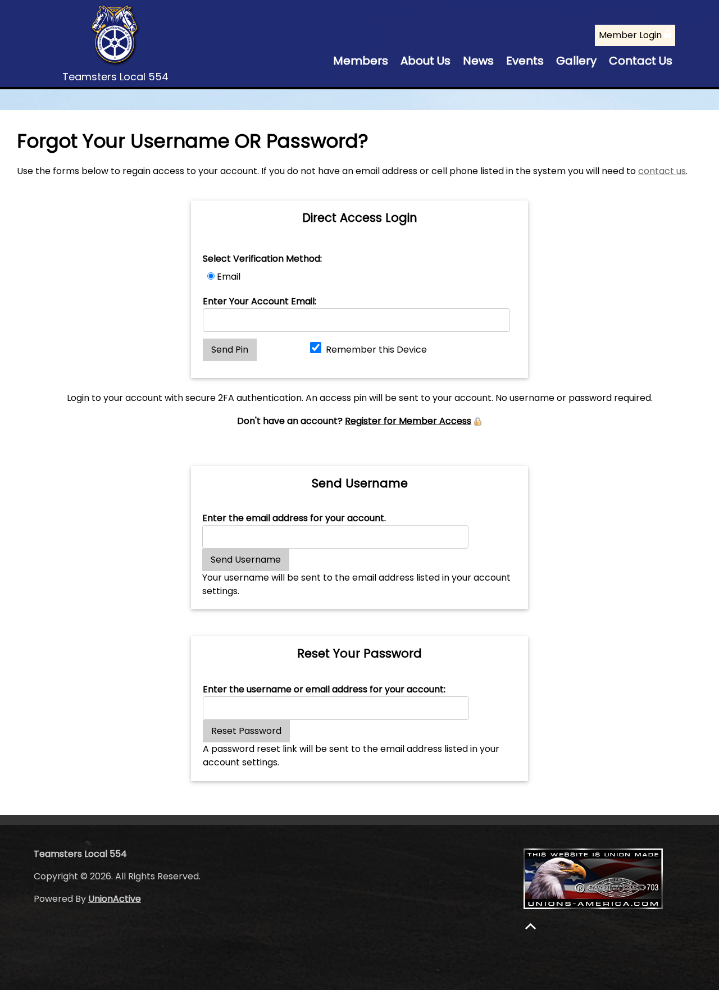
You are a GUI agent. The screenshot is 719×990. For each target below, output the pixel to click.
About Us (425, 61)
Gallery (576, 61)
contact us (662, 171)
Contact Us (640, 61)
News (478, 61)
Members (360, 61)
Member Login (631, 35)
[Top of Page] (531, 926)
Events (525, 61)
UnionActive (114, 898)
